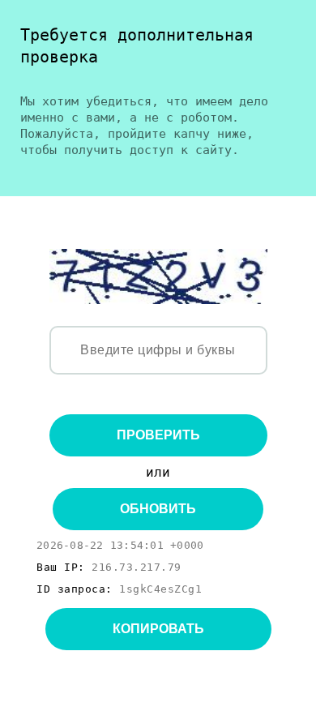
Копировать (158, 629)
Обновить (158, 509)
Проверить (158, 435)
